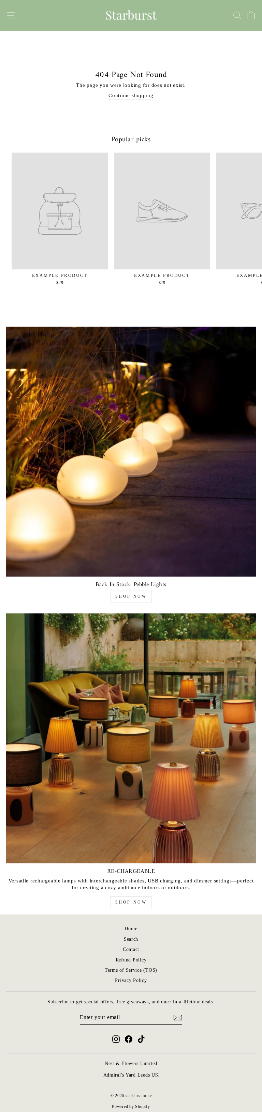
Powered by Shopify (131, 1106)
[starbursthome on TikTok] (141, 1039)
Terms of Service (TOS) (131, 970)
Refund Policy (131, 959)
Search (131, 939)
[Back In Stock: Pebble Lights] (131, 452)
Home (131, 928)
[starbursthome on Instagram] (116, 1039)
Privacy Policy (131, 980)
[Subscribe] (177, 1018)
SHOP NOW (131, 596)
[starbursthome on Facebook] (128, 1039)
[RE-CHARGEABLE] (131, 738)
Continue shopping (131, 95)
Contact (131, 949)
